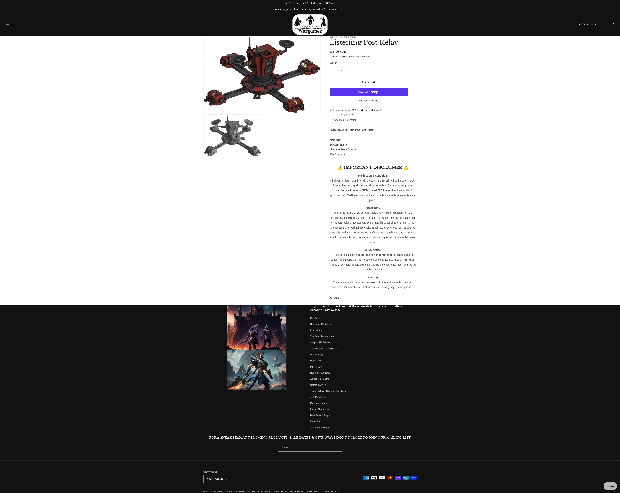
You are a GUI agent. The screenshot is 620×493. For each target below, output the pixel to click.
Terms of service (296, 491)
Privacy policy (280, 491)
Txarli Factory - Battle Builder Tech (328, 391)
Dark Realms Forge (320, 415)
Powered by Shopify (246, 491)
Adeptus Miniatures (320, 342)
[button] (7, 24)
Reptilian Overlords (320, 372)
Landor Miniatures (319, 409)
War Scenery (316, 354)
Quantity (333, 62)
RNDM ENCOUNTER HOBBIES (224, 491)
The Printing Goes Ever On (324, 348)
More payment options (368, 100)
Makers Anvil (316, 366)
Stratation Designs (319, 427)
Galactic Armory (318, 384)
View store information (344, 120)
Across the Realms (319, 379)
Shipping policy (313, 491)
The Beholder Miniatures (323, 336)
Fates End (315, 421)
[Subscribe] (338, 447)
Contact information (332, 491)
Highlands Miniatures (321, 324)
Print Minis (316, 330)
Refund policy (264, 491)
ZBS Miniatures (318, 397)
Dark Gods (315, 360)
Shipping (346, 56)
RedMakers (316, 318)
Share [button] (336, 298)
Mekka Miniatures (319, 403)
